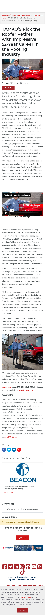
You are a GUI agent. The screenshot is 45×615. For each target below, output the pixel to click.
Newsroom (26, 15)
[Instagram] (22, 566)
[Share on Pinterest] (19, 450)
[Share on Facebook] (4, 450)
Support (11, 580)
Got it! (22, 610)
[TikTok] (22, 572)
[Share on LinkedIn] (14, 450)
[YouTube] (34, 566)
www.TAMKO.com (11, 437)
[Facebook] (4, 566)
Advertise (22, 580)
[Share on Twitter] (9, 450)
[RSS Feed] (39, 566)
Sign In (23, 538)
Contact (33, 577)
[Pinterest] (28, 566)
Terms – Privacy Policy (18, 577)
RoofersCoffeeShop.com (11, 15)
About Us (31, 580)
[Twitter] (10, 566)
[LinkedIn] (16, 566)
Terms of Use (25, 597)
